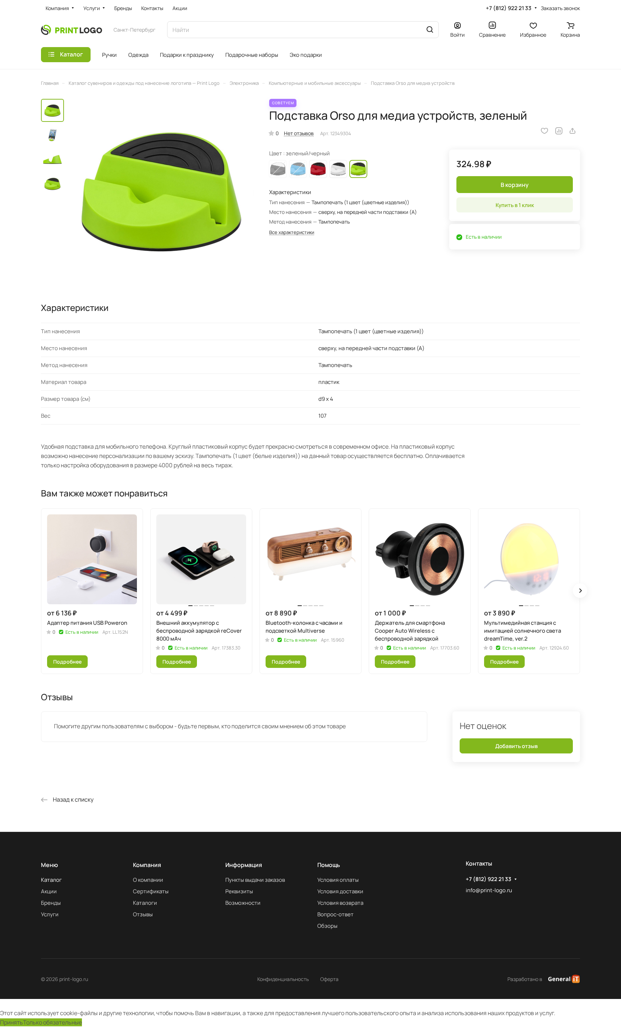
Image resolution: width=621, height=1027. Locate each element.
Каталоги (145, 903)
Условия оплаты (338, 880)
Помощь (328, 865)
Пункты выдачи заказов (255, 880)
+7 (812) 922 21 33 (509, 8)
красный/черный (318, 169)
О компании (148, 880)
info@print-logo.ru (489, 890)
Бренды (51, 903)
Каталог (51, 880)
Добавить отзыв (516, 746)
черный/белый (277, 169)
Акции (49, 891)
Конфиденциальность (283, 979)
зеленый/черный (358, 169)
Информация (243, 865)
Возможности (243, 903)
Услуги (50, 914)
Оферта (329, 979)
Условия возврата (340, 903)
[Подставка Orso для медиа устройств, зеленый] (161, 192)
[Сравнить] (558, 130)
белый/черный (338, 169)
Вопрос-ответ (335, 914)
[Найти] (430, 29)
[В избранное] (544, 130)
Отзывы (143, 914)
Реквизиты (239, 891)
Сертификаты (151, 891)
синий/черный (298, 169)
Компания (147, 865)
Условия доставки (340, 891)
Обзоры (327, 926)
